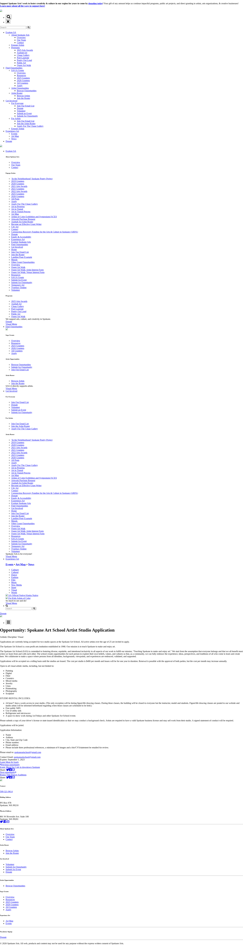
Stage (13, 587)
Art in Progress (18, 206)
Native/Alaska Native (28, 595)
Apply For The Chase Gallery (30, 126)
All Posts (15, 199)
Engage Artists (17, 45)
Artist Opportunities (20, 88)
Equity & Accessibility (21, 237)
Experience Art (12, 131)
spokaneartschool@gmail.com (27, 752)
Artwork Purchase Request (23, 219)
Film (13, 580)
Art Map (15, 136)
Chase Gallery (23, 55)
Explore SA (11, 32)
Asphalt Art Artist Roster (22, 222)
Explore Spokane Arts (21, 242)
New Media (16, 585)
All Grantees (22, 83)
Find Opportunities (14, 68)
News (13, 139)
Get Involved (11, 101)
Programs (15, 47)
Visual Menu (11, 324)
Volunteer (21, 111)
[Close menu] (8, 21)
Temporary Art (17, 285)
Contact (20, 42)
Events (14, 133)
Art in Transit (17, 209)
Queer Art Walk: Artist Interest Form (27, 270)
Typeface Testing (18, 287)
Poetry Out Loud (24, 60)
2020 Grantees (17, 184)
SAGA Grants (17, 70)
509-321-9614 (6, 791)
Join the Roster (23, 98)
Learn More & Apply (9, 762)
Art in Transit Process (20, 211)
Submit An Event (19, 280)
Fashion (14, 577)
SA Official (13, 595)
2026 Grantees (23, 80)
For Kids (12, 598)
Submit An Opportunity (27, 116)
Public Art (21, 63)
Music (14, 582)
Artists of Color (24, 598)
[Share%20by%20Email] (13, 770)
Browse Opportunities (26, 90)
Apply (19, 85)
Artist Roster (16, 93)
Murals (14, 259)
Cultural (14, 572)
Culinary (15, 570)
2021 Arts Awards (19, 186)
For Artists (16, 118)
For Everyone (17, 103)
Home (14, 249)
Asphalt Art (22, 52)
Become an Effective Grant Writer (26, 224)
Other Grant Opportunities (23, 262)
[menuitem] (124, 237)
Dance (14, 575)
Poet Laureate (23, 58)
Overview (21, 37)
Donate (20, 108)
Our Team (21, 40)
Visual (14, 590)
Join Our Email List (25, 106)
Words (14, 592)
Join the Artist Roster (26, 123)
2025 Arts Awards (25, 50)
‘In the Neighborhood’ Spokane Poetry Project (31, 178)
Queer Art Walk (24, 65)
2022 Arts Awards (19, 191)
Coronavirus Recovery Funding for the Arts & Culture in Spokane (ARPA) (44, 232)
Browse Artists (23, 96)
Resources (21, 75)
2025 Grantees (23, 78)
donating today (95, 3)
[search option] (9, 17)
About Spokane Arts (20, 35)
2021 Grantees (17, 189)
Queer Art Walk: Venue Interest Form (27, 272)
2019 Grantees (17, 181)
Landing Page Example (21, 257)
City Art (14, 227)
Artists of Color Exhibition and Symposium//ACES (34, 216)
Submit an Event (24, 113)
